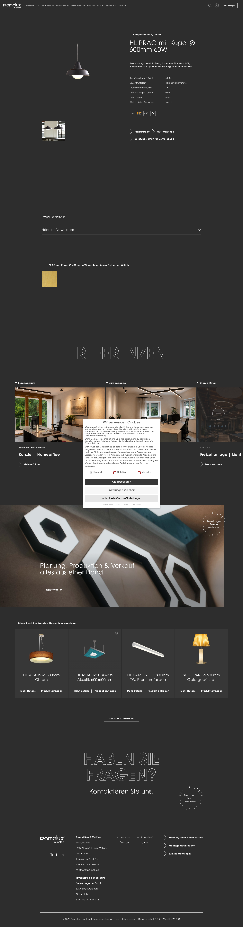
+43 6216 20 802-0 (88, 859)
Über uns (125, 843)
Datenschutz (145, 919)
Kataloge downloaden (182, 845)
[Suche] (210, 5)
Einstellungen (126, 463)
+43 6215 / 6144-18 (88, 900)
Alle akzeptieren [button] (121, 482)
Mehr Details (28, 691)
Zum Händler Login (180, 853)
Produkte (125, 837)
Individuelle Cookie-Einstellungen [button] (121, 498)
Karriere (145, 843)
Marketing (146, 472)
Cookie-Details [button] (107, 504)
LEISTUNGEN (77, 6)
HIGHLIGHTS (31, 6)
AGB (157, 919)
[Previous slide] (24, 414)
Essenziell (98, 472)
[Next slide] (218, 414)
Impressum (130, 919)
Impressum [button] (137, 504)
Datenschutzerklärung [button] (123, 504)
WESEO (176, 919)
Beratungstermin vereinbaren (186, 837)
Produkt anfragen (52, 691)
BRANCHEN (61, 6)
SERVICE (110, 6)
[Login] (217, 5)
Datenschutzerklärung (143, 461)
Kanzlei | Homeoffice (39, 454)
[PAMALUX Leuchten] (12, 5)
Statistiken (122, 472)
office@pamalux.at (89, 870)
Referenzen (147, 837)
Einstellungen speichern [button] (121, 490)
